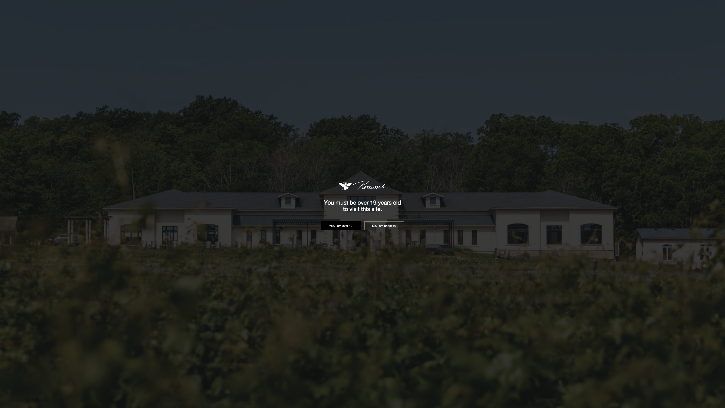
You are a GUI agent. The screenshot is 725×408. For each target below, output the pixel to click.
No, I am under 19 (384, 226)
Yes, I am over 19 (340, 226)
